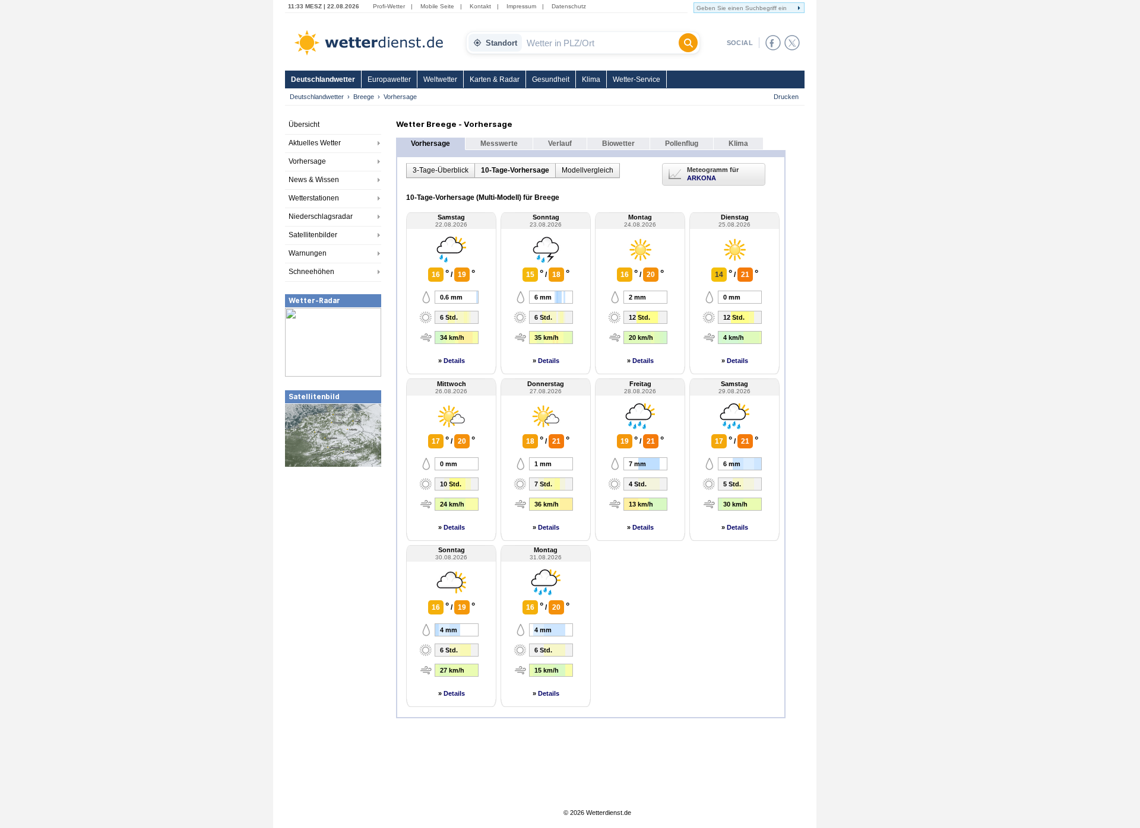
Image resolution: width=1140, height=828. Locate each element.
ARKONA (701, 177)
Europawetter (389, 79)
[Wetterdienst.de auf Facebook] (773, 42)
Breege (363, 96)
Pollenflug (681, 143)
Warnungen (308, 253)
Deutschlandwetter (323, 79)
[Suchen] (688, 42)
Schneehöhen (311, 271)
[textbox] (600, 43)
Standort (501, 43)
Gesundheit (550, 79)
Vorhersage (307, 161)
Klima (591, 79)
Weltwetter (440, 79)
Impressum (521, 6)
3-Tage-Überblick (440, 170)
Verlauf (560, 143)
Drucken (786, 96)
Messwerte (499, 143)
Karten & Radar (495, 79)
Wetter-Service (636, 79)
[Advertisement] (333, 557)
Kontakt (480, 6)
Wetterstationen (314, 198)
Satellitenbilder (313, 235)
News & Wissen (314, 180)
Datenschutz (569, 6)
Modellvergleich (587, 170)
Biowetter (618, 143)
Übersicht (304, 124)
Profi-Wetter (389, 6)
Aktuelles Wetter (315, 143)
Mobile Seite (437, 6)
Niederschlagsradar (321, 216)
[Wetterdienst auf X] (792, 42)
